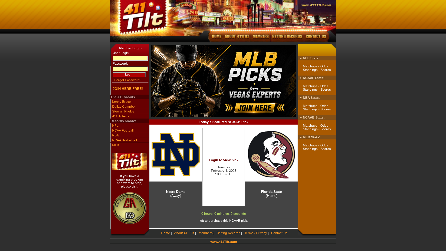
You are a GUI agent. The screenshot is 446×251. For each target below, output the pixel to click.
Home (165, 233)
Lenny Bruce (121, 101)
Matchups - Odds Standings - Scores (317, 68)
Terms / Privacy (255, 233)
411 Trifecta (120, 116)
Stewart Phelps (123, 111)
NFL (115, 125)
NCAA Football (122, 130)
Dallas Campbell (124, 106)
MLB (115, 145)
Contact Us (279, 233)
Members (205, 233)
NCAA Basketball (124, 140)
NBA (115, 135)
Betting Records (228, 233)
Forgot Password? (127, 80)
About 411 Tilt (184, 233)
